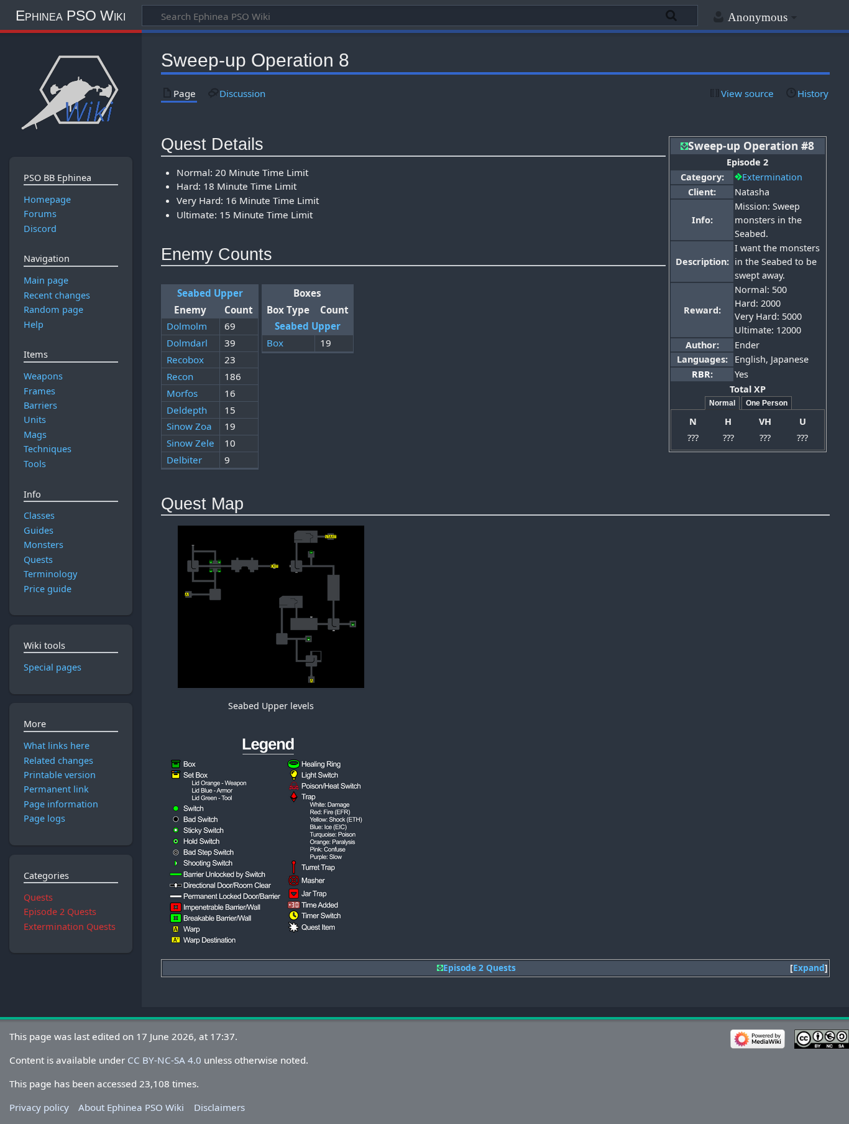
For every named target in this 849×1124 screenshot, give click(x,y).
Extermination (772, 177)
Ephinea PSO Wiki (71, 15)
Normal (722, 403)
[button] (809, 968)
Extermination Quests (70, 926)
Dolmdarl (187, 343)
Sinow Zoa (189, 426)
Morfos (182, 393)
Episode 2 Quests (479, 967)
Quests (38, 897)
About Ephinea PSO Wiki (131, 1107)
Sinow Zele (190, 443)
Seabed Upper (210, 293)
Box (275, 343)
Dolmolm (187, 326)
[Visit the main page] (70, 92)
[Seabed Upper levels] (271, 607)
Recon (180, 376)
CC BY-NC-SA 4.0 (164, 1060)
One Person (766, 403)
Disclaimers (219, 1107)
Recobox (185, 359)
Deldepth (187, 410)
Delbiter (184, 459)
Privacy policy (39, 1107)
